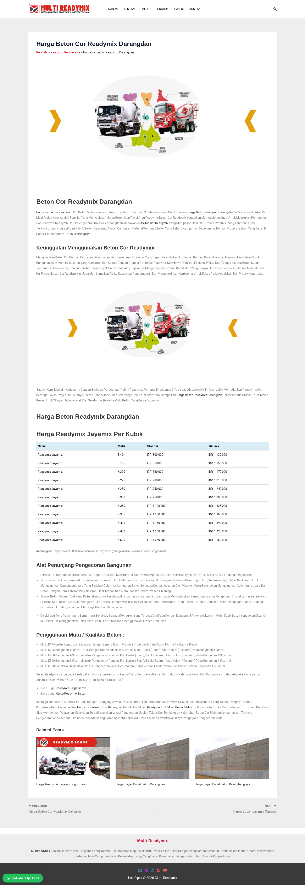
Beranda (111, 9)
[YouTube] (165, 870)
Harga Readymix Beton (71, 693)
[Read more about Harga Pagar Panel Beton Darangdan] (153, 758)
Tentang (130, 9)
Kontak (194, 9)
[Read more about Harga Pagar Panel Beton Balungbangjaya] (232, 758)
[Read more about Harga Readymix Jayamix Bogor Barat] (73, 758)
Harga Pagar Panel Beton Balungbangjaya (222, 784)
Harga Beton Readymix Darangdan (210, 212)
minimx (191, 707)
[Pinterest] (159, 870)
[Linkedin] (152, 870)
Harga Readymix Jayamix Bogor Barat (61, 784)
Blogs (146, 9)
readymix (153, 707)
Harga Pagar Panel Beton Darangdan (140, 784)
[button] (275, 9)
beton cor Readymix (154, 223)
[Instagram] (146, 870)
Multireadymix (40, 851)
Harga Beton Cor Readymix (54, 212)
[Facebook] (140, 870)
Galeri (179, 9)
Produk (162, 9)
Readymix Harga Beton (71, 688)
